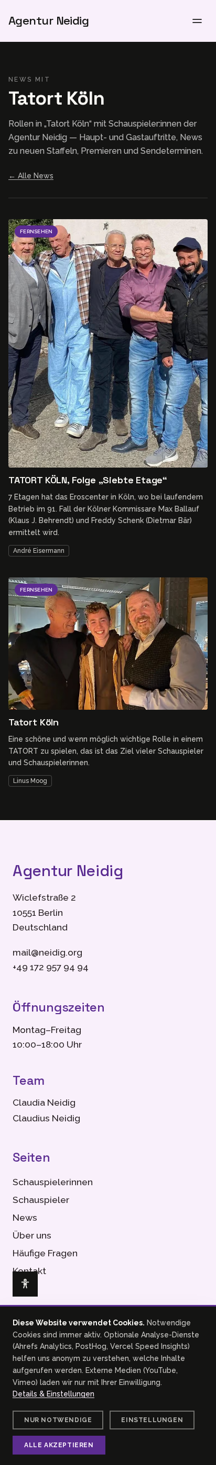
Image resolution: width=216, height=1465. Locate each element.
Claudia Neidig (44, 1102)
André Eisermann (38, 550)
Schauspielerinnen (53, 1182)
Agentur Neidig (48, 21)
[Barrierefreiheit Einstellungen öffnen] (25, 1284)
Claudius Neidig (46, 1118)
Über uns (32, 1235)
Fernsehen (36, 231)
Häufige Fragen (45, 1253)
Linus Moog (30, 781)
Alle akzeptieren (59, 1445)
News (25, 1217)
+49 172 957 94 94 (51, 967)
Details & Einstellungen (53, 1394)
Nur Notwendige (58, 1420)
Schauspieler (41, 1200)
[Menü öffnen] (197, 20)
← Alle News (30, 176)
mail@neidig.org (47, 952)
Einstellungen (152, 1420)
